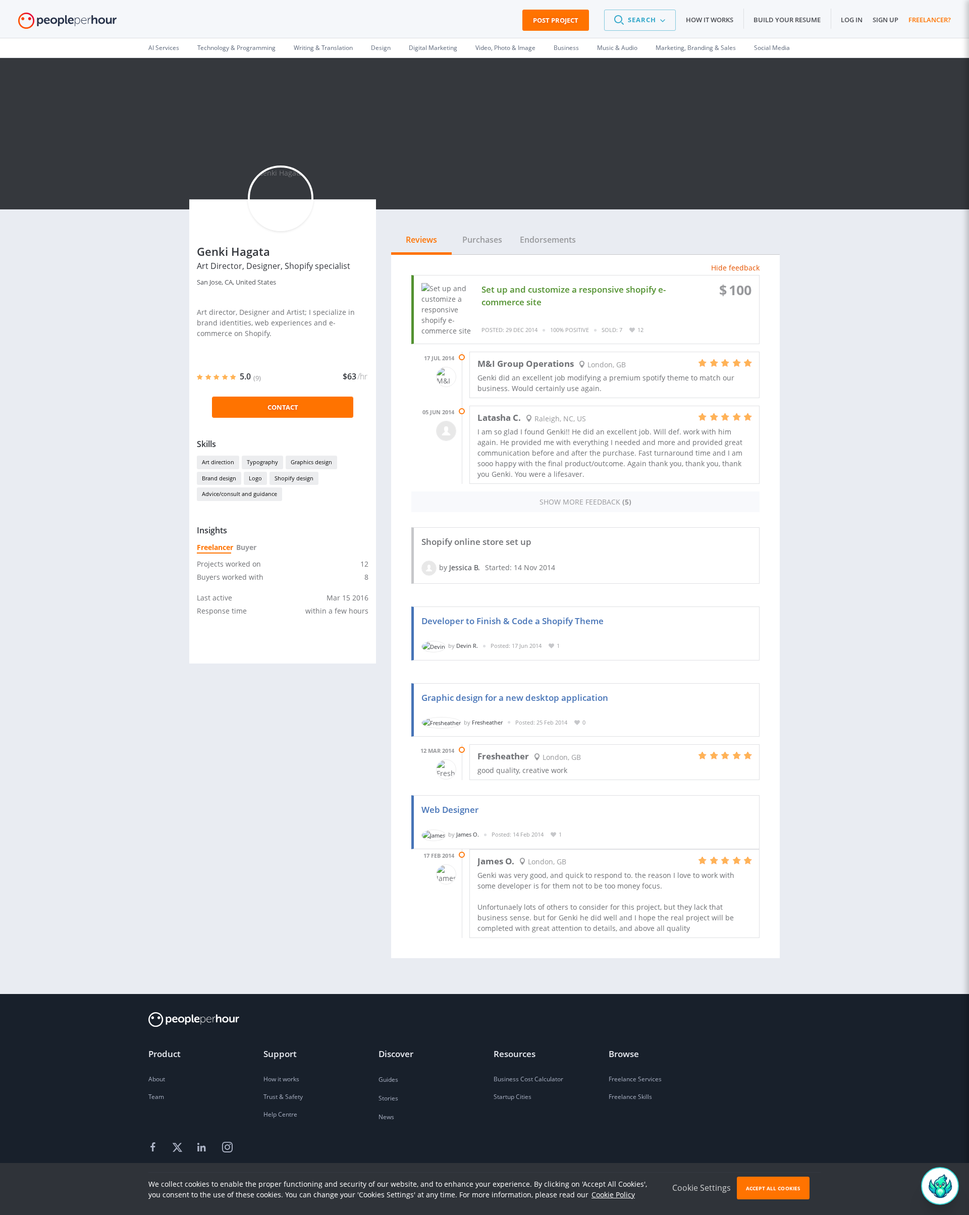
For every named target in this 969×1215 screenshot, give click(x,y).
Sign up (885, 19)
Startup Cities (512, 1096)
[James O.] (433, 834)
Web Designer (449, 809)
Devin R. (467, 645)
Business (566, 47)
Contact (282, 407)
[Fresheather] (441, 722)
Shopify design (294, 478)
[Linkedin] (203, 1148)
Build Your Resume (787, 19)
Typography (262, 462)
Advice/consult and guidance (239, 494)
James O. (467, 834)
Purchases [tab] (482, 239)
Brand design (219, 478)
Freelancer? (929, 19)
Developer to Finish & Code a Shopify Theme (512, 621)
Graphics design (311, 462)
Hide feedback (735, 267)
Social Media (772, 47)
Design (381, 47)
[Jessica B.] (429, 567)
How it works (709, 19)
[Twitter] (179, 1148)
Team (156, 1096)
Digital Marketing (433, 47)
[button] (640, 20)
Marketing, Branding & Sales (696, 47)
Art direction (218, 462)
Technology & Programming (236, 47)
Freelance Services (635, 1079)
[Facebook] (154, 1148)
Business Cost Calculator (528, 1079)
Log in (852, 19)
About (156, 1079)
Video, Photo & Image (505, 47)
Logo (255, 478)
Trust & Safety (283, 1096)
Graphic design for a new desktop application (514, 697)
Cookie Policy (613, 1194)
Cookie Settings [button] (701, 1187)
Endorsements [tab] (548, 239)
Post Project (555, 20)
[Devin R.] (433, 645)
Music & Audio (617, 47)
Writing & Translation (323, 47)
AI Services (163, 47)
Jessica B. (464, 567)
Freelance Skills (630, 1096)
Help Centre (280, 1114)
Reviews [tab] (421, 239)
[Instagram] (227, 1148)
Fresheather (487, 722)
